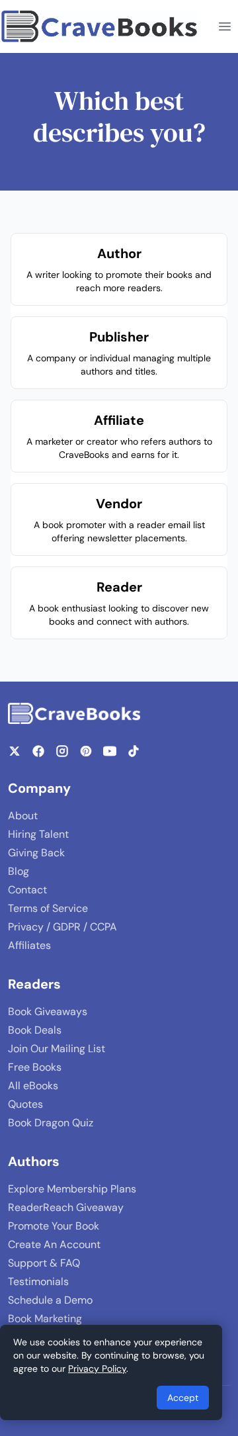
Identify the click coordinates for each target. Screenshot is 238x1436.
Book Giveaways (47, 1011)
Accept (182, 1398)
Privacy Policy (97, 1368)
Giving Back (36, 853)
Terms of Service (48, 908)
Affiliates (29, 945)
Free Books (34, 1067)
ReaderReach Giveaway (66, 1207)
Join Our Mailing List (56, 1048)
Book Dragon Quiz (50, 1123)
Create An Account (54, 1244)
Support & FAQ (44, 1263)
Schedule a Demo (50, 1300)
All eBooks (33, 1086)
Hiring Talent (38, 834)
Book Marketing (45, 1318)
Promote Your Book (53, 1226)
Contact (27, 890)
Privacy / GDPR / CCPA (62, 927)
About (23, 816)
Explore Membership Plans (72, 1189)
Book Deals (34, 1030)
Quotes (25, 1104)
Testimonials (38, 1281)
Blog (18, 871)
